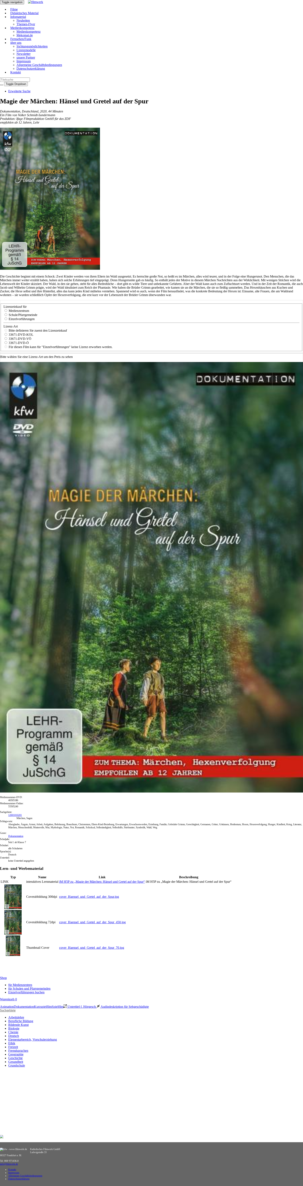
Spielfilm (57, 1006)
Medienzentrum (18, 310)
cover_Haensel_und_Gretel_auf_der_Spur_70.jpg (91, 947)
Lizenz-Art (11, 326)
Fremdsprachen (18, 1050)
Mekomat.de (24, 35)
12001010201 (15, 815)
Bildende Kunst (18, 1024)
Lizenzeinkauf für (15, 306)
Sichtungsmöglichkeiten (32, 46)
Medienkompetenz (22, 28)
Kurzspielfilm (43, 1006)
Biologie (13, 1028)
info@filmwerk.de (9, 1164)
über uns (15, 42)
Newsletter (23, 54)
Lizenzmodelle (26, 50)
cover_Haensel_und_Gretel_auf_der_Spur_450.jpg (92, 922)
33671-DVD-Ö (18, 343)
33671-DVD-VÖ (19, 338)
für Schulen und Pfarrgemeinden (29, 988)
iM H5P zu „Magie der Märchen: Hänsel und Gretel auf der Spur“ (102, 881)
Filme (14, 9)
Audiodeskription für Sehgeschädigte (124, 1006)
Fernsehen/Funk (20, 39)
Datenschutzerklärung (30, 68)
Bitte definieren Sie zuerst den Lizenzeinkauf (37, 330)
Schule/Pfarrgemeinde (22, 315)
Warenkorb (8, 999)
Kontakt (15, 72)
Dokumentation (15, 836)
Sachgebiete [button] (8, 1010)
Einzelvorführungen (21, 319)
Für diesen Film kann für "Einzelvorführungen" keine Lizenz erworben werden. (60, 347)
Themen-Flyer (25, 24)
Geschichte (15, 1058)
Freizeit (13, 1047)
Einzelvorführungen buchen (26, 992)
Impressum (23, 61)
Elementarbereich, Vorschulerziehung (32, 1039)
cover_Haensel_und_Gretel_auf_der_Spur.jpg (89, 896)
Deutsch (13, 1036)
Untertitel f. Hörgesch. (82, 1006)
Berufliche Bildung (20, 1021)
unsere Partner (25, 57)
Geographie (15, 1054)
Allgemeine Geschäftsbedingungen (39, 65)
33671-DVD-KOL (20, 334)
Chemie (13, 1032)
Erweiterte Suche (19, 91)
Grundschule (16, 1065)
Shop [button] (3, 978)
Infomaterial (18, 17)
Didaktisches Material (24, 13)
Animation (7, 1006)
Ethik (11, 1043)
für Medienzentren (20, 985)
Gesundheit (15, 1061)
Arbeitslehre (16, 1017)
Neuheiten (23, 20)
